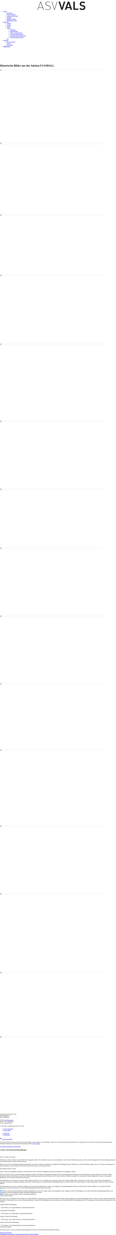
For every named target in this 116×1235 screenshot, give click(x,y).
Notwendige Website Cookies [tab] (8, 1168)
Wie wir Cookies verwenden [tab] (7, 1157)
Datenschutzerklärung (6, 1232)
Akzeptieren (3, 1146)
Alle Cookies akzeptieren (19, 1234)
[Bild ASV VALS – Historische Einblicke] (58, 105)
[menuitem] (59, 30)
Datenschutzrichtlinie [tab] (5, 1227)
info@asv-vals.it (8, 1120)
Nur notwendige (16, 1146)
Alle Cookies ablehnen (32, 1234)
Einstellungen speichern (6, 1234)
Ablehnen (9, 1146)
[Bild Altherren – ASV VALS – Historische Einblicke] (58, 1003)
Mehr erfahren (36, 1143)
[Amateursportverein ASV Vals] (58, 22)
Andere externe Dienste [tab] (6, 1195)
